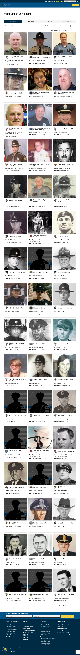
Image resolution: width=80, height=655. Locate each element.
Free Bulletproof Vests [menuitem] (45, 641)
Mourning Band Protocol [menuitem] (45, 639)
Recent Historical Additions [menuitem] (12, 629)
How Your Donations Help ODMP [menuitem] (63, 623)
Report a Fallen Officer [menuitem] (10, 633)
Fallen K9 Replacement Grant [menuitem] (46, 627)
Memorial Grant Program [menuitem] (46, 626)
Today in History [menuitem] (10, 627)
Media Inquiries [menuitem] (26, 639)
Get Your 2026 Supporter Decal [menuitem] (64, 624)
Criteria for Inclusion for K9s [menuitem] (29, 630)
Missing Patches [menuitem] (10, 634)
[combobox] (13, 26)
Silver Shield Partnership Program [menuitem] (64, 634)
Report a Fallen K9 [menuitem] (26, 628)
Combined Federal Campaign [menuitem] (63, 632)
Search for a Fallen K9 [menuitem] (27, 625)
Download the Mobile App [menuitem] (46, 644)
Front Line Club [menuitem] (60, 630)
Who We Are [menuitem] (25, 635)
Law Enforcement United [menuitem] (62, 628)
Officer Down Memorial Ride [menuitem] (46, 633)
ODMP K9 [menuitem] (25, 623)
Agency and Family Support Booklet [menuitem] (48, 638)
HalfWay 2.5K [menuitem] (43, 634)
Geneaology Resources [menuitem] (45, 643)
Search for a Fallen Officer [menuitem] (11, 623)
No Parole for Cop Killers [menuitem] (45, 624)
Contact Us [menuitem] (25, 637)
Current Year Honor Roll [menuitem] (11, 624)
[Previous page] (71, 30)
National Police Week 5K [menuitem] (45, 631)
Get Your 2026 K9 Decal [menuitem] (28, 632)
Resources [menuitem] (42, 636)
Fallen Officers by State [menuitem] (11, 626)
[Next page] (74, 30)
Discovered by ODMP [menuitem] (11, 631)
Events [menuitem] (41, 629)
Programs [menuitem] (42, 623)
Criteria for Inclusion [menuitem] (10, 636)
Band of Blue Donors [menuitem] (62, 626)
